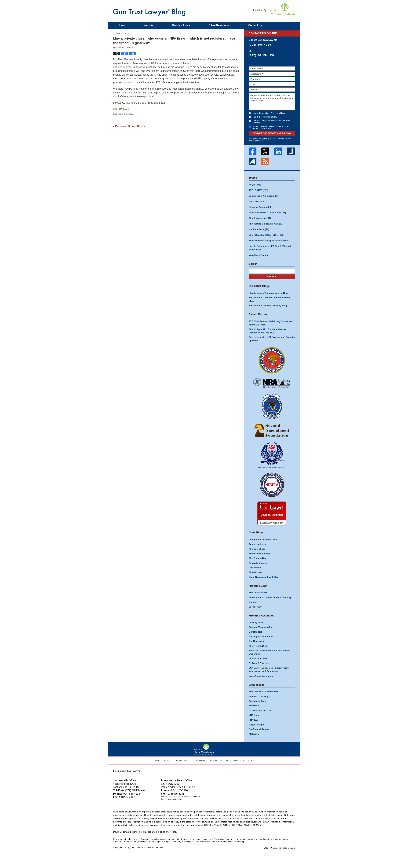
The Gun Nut (255, 572)
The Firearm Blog (258, 558)
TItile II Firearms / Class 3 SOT (267, 212)
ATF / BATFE (258, 190)
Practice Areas (181, 25)
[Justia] (291, 151)
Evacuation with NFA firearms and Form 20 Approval (272, 339)
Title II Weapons (260, 218)
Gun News (257, 201)
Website (148, 25)
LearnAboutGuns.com (261, 676)
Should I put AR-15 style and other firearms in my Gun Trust (267, 331)
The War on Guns (258, 658)
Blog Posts (248, 760)
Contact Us (216, 760)
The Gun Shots (257, 549)
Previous (119, 126)
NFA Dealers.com (258, 592)
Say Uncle (254, 705)
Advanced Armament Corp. (263, 539)
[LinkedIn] (278, 151)
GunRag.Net (255, 632)
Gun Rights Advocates (261, 636)
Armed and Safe (257, 701)
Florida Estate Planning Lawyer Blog (268, 293)
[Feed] (265, 162)
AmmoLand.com (257, 544)
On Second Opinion (259, 729)
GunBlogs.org (256, 641)
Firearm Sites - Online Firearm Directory (270, 597)
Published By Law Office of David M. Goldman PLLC (274, 10)
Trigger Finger (256, 724)
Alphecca (254, 734)
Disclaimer (200, 760)
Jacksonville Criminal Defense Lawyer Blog (269, 299)
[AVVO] (252, 162)
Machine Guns (259, 229)
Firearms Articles (260, 207)
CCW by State (256, 622)
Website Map (232, 760)
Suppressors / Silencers (264, 196)
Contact (255, 25)
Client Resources (219, 25)
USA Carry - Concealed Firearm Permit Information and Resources (269, 669)
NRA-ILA (253, 720)
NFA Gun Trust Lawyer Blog (149, 12)
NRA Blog (254, 715)
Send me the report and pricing (272, 133)
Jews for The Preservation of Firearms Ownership (269, 652)
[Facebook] (252, 151)
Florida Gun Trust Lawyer (127, 771)
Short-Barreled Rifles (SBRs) (266, 235)
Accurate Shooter (258, 563)
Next (141, 126)
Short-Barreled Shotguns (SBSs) (268, 240)
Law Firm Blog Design (279, 848)
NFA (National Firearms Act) (266, 223)
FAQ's (126, 109)
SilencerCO (255, 606)
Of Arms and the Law (260, 710)
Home (121, 25)
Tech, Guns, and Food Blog (264, 577)
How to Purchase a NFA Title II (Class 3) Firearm (270, 248)
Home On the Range (259, 553)
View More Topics (258, 255)
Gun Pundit (255, 567)
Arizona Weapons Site (261, 627)
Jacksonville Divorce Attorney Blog (268, 305)
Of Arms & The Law (259, 663)
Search (271, 276)
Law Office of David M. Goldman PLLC (148, 847)
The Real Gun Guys (259, 696)
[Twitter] (265, 151)
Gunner (253, 602)
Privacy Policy (183, 760)
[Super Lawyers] (272, 513)
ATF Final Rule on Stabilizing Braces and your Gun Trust (271, 323)
